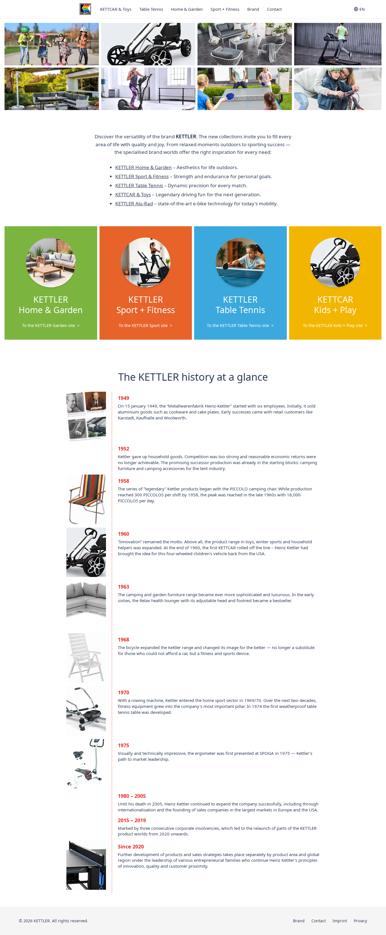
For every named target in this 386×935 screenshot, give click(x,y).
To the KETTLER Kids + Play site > (335, 325)
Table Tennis (151, 9)
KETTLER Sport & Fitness (142, 176)
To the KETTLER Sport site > (145, 325)
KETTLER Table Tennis (139, 185)
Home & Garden (187, 9)
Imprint (340, 920)
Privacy (360, 920)
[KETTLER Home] (85, 9)
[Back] (10, 66)
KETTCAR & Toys (115, 9)
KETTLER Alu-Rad (134, 203)
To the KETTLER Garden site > (51, 325)
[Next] (375, 66)
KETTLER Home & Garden (143, 167)
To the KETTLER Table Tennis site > (240, 325)
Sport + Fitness (225, 9)
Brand (253, 9)
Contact (274, 9)
